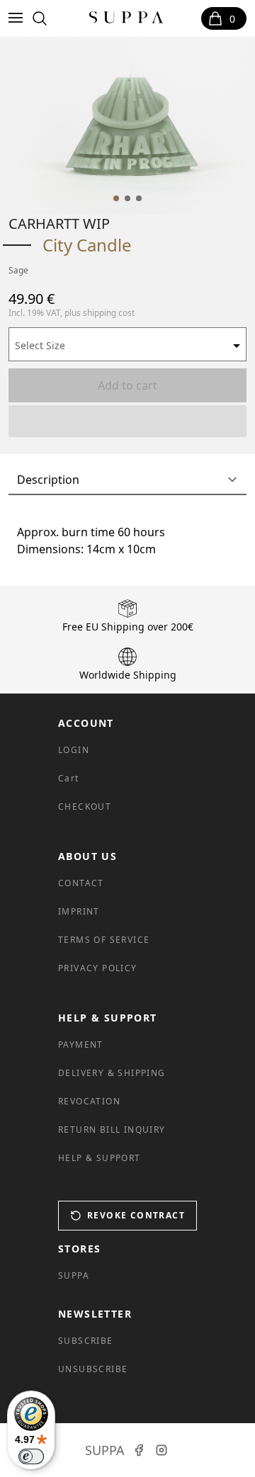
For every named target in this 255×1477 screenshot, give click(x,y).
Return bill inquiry (112, 1130)
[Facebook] (138, 1450)
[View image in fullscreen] (132, 125)
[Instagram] (161, 1450)
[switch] (31, 1456)
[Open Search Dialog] (39, 18)
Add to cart (127, 385)
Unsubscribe (93, 1369)
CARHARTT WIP (59, 223)
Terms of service (103, 940)
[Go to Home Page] (126, 18)
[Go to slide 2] (127, 198)
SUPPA (73, 1275)
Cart (68, 778)
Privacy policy (97, 968)
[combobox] (127, 344)
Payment (80, 1045)
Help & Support (99, 1158)
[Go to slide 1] (116, 198)
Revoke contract (136, 1215)
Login (73, 750)
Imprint (79, 911)
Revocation (89, 1101)
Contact (81, 883)
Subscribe (85, 1341)
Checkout (84, 806)
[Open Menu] (18, 18)
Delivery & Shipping (112, 1073)
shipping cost (109, 313)
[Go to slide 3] (139, 198)
